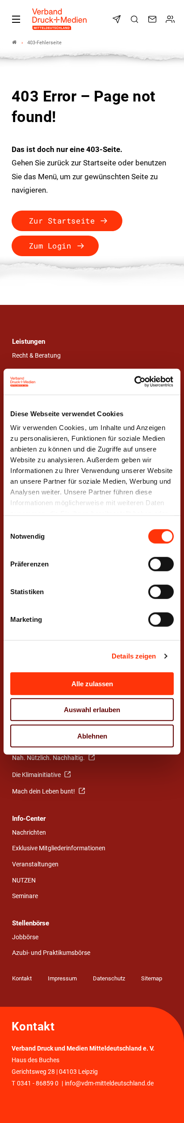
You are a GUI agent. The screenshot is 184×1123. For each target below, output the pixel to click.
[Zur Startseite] (60, 19)
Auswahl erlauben (92, 709)
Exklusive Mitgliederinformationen (58, 848)
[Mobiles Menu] (16, 19)
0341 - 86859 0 (38, 1083)
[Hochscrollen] (164, 1103)
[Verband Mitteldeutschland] (14, 42)
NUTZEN (24, 880)
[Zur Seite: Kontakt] (153, 19)
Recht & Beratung (36, 355)
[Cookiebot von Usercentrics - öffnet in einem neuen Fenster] (135, 382)
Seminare (25, 896)
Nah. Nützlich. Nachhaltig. (49, 758)
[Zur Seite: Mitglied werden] (171, 19)
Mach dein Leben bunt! (44, 791)
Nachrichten (29, 832)
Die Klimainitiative (37, 775)
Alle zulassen (92, 683)
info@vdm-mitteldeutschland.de (109, 1083)
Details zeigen (134, 656)
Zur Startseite (62, 220)
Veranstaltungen (35, 864)
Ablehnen (92, 735)
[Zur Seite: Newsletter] (118, 19)
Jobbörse (25, 937)
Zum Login (50, 246)
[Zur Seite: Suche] (136, 19)
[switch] (161, 564)
